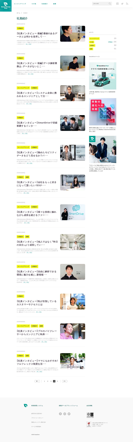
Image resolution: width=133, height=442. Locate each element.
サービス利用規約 (36, 426)
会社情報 (89, 405)
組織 (54, 3)
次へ (65, 381)
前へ (37, 381)
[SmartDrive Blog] (6, 10)
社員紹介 (45, 3)
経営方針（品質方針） (36, 413)
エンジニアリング (20, 3)
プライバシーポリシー (37, 418)
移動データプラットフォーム (68, 405)
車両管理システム (37, 405)
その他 (34, 3)
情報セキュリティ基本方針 (38, 422)
